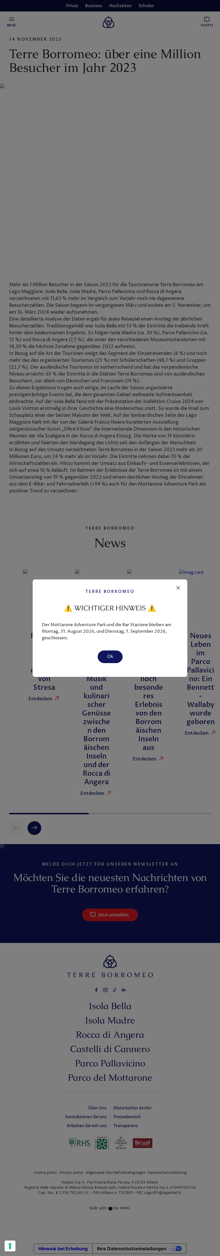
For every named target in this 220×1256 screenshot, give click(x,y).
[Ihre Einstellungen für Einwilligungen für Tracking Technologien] (10, 1246)
